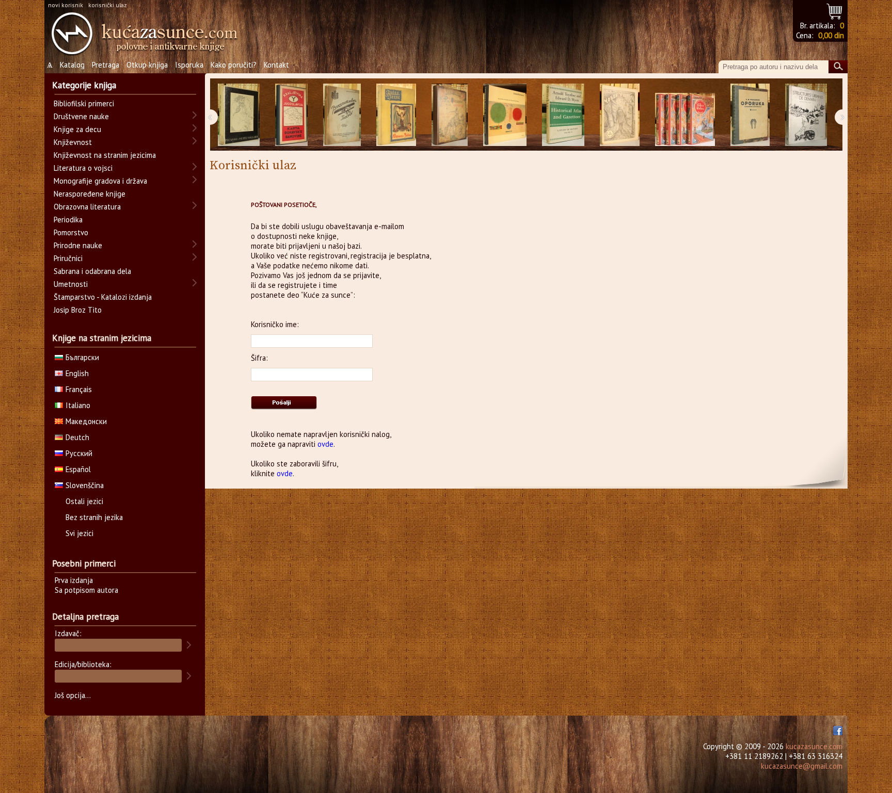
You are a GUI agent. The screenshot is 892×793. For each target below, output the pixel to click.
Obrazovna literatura (87, 207)
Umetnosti (71, 284)
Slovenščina (85, 485)
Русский (79, 453)
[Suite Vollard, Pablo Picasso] (239, 115)
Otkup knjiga (147, 65)
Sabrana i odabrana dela (92, 271)
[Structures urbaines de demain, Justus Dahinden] (806, 115)
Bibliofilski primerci (84, 103)
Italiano (78, 405)
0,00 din (831, 35)
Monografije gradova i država (100, 181)
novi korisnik (65, 5)
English (77, 373)
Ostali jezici (84, 501)
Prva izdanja (74, 580)
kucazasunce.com (814, 746)
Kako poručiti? (234, 65)
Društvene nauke (81, 116)
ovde (325, 444)
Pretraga (105, 65)
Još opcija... (73, 695)
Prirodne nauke (78, 245)
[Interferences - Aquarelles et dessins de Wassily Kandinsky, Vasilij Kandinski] (505, 115)
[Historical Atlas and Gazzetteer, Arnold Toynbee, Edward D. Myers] (563, 115)
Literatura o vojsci (83, 168)
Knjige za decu (77, 129)
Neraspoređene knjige (89, 194)
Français (79, 389)
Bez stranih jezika (94, 517)
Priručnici (68, 258)
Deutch (77, 437)
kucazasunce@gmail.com (801, 766)
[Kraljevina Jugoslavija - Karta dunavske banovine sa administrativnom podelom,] (291, 115)
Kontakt (276, 65)
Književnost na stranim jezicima (105, 155)
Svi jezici (79, 533)
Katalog (72, 65)
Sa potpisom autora (86, 590)
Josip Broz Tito (78, 310)
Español (78, 469)
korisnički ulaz (107, 5)
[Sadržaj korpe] (835, 10)
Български (82, 357)
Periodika (68, 219)
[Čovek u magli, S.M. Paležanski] (620, 115)
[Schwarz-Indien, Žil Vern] (396, 115)
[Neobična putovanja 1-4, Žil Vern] (685, 115)
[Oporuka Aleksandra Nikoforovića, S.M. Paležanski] (750, 115)
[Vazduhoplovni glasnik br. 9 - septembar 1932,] (342, 115)
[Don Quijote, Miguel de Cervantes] (450, 115)
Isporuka (189, 65)
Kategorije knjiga (84, 85)
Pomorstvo (71, 232)
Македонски (86, 421)
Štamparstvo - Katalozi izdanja (103, 297)
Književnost (73, 142)
